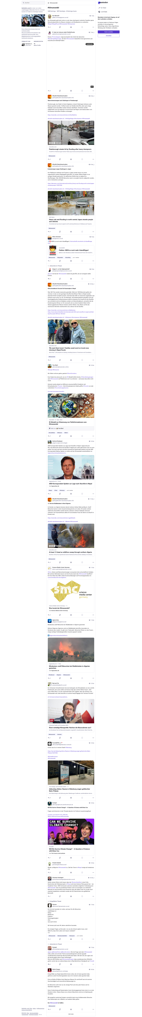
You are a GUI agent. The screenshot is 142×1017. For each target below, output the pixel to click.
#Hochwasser (78, 118)
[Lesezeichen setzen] (82, 27)
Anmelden (108, 35)
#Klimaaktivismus (53, 756)
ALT (92, 86)
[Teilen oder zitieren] (60, 27)
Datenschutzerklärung (27, 1010)
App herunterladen (34, 1013)
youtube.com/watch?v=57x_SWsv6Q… (58, 814)
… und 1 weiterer (75, 257)
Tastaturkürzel (25, 1014)
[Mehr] (93, 27)
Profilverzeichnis (40, 1008)
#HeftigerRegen (69, 118)
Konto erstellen (109, 32)
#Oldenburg (68, 747)
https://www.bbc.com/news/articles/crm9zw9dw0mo (62, 115)
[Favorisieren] (71, 27)
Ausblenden (90, 44)
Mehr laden (71, 1014)
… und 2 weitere (79, 935)
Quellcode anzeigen (33, 1014)
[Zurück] (48, 3)
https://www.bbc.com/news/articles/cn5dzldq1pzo (61, 310)
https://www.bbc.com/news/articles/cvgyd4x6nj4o (61, 518)
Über (31, 1008)
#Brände (67, 521)
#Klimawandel (86, 118)
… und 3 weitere (69, 490)
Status (34, 1008)
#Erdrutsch (68, 317)
